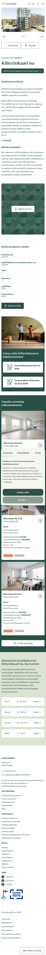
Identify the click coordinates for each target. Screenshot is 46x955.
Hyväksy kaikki (23, 492)
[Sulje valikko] (43, 3)
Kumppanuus (7, 861)
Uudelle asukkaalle (9, 825)
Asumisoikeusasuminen (11, 795)
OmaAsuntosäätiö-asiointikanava (15, 835)
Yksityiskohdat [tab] (23, 453)
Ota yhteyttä (6, 930)
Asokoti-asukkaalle (9, 818)
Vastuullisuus (7, 857)
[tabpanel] (23, 20)
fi (29, 4)
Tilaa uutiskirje (7, 867)
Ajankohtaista (7, 851)
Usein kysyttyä (7, 831)
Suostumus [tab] (8, 453)
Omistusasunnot (8, 802)
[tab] (11, 45)
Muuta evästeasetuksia (11, 938)
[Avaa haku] (38, 4)
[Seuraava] (42, 36)
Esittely (4, 847)
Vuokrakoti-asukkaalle (10, 821)
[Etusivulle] (9, 4)
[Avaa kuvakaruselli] (23, 20)
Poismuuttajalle (8, 828)
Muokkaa (21, 500)
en (33, 4)
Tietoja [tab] (38, 453)
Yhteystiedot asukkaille (11, 838)
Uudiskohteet (7, 805)
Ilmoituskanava (7, 926)
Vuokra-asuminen (8, 799)
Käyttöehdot (6, 923)
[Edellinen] (4, 36)
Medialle (4, 864)
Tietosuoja (5, 919)
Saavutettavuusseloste (11, 934)
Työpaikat (5, 854)
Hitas (3, 809)
